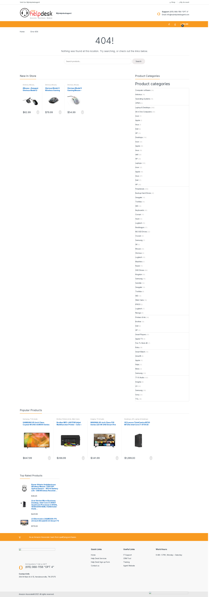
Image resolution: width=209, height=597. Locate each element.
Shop (173, 2)
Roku (137, 347)
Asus (137, 125)
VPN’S (137, 103)
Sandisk (138, 283)
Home (22, 32)
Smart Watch (140, 352)
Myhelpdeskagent (63, 13)
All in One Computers (143, 112)
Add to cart (37, 112)
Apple (137, 120)
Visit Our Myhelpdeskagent (30, 2)
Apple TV (139, 339)
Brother (138, 321)
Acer (137, 116)
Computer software (142, 90)
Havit (137, 219)
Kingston (138, 274)
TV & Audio (139, 377)
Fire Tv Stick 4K (141, 343)
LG (136, 386)
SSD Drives (139, 270)
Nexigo (138, 313)
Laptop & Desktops (142, 107)
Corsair (138, 214)
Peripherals (139, 189)
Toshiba (138, 202)
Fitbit (137, 365)
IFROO (137, 304)
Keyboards (139, 210)
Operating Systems (142, 99)
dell (136, 154)
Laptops (138, 163)
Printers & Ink (140, 317)
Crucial (138, 236)
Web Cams (139, 300)
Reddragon (139, 227)
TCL (137, 399)
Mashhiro (138, 262)
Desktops (139, 137)
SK (136, 244)
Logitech (138, 223)
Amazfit (138, 356)
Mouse (31, 85)
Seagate (138, 197)
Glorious (26, 85)
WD (136, 206)
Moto (137, 369)
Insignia (138, 382)
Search (138, 61)
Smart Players (140, 334)
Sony (137, 395)
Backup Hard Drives (143, 193)
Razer (137, 266)
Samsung (138, 240)
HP (136, 133)
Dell (136, 129)
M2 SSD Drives (141, 232)
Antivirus (138, 94)
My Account (184, 2)
